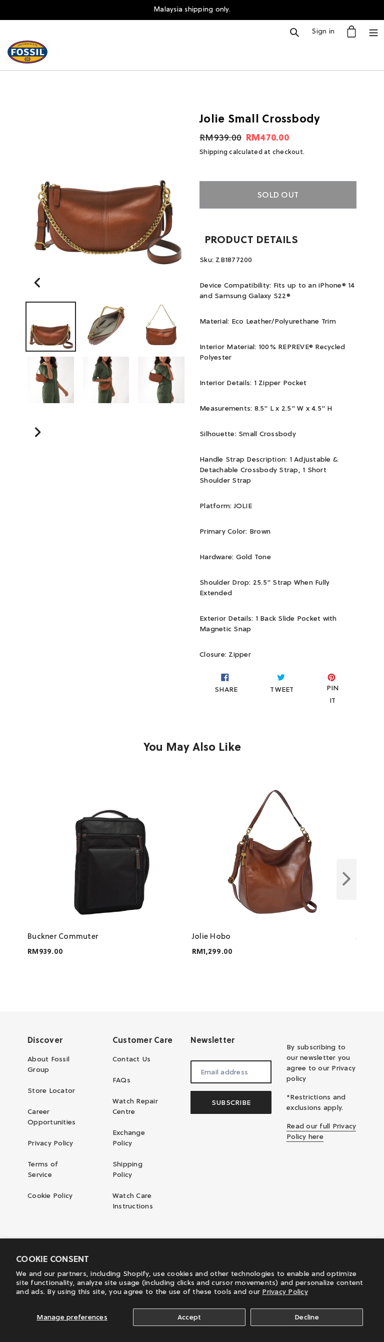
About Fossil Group (49, 1064)
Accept (190, 1317)
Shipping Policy (127, 1169)
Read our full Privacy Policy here (321, 1131)
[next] (346, 879)
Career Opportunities (52, 1116)
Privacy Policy (285, 1291)
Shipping (214, 151)
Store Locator (51, 1090)
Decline (306, 1317)
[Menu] (373, 31)
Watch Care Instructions (132, 1200)
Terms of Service (43, 1169)
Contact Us (131, 1059)
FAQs (121, 1080)
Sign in (326, 31)
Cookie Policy (50, 1195)
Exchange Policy (128, 1137)
